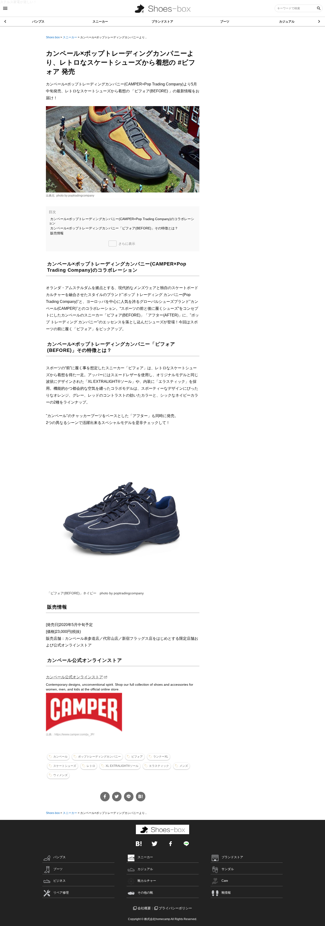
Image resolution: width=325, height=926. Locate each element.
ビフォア (137, 756)
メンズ (183, 766)
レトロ (91, 766)
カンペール (60, 756)
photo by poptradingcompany (75, 195)
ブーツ (224, 21)
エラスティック (159, 766)
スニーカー (100, 21)
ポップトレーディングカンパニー (99, 756)
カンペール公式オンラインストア (74, 677)
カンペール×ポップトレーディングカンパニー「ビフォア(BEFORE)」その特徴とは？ (114, 228)
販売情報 (57, 233)
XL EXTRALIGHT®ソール (122, 766)
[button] (319, 21)
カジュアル (287, 21)
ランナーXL (160, 756)
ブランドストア (162, 21)
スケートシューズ (64, 766)
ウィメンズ (60, 775)
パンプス (38, 21)
